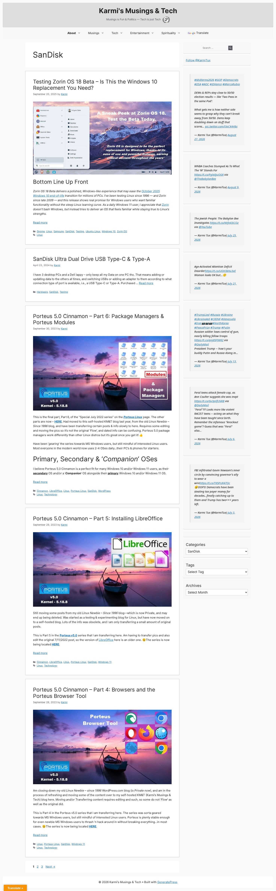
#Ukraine (227, 314)
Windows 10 (108, 231)
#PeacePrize (202, 327)
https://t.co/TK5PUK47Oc (215, 483)
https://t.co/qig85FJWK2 (208, 340)
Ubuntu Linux (93, 231)
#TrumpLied (202, 314)
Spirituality (168, 33)
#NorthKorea (220, 323)
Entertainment (139, 33)
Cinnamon (42, 491)
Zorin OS (122, 231)
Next (50, 866)
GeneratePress (167, 882)
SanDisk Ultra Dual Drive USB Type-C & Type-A (91, 259)
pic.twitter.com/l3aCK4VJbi (221, 126)
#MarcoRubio (231, 84)
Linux (49, 231)
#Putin (225, 327)
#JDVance (216, 84)
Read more (40, 222)
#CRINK (215, 319)
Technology (50, 494)
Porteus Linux (78, 491)
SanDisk (69, 231)
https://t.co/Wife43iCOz (224, 223)
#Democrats (230, 80)
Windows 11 (105, 662)
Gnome (41, 231)
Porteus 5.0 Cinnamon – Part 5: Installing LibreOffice (98, 518)
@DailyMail (201, 344)
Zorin (165, 204)
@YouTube (205, 227)
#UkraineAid (202, 319)
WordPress (104, 491)
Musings (93, 33)
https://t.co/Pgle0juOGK (209, 174)
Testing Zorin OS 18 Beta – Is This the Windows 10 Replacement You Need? (95, 84)
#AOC (205, 84)
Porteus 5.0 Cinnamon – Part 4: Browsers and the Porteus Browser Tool (94, 692)
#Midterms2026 (204, 80)
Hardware (42, 292)
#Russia (215, 314)
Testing (80, 231)
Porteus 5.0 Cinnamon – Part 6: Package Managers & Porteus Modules (98, 319)
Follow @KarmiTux (198, 60)
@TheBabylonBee (205, 179)
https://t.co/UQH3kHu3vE (220, 271)
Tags (190, 565)
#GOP (218, 80)
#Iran (198, 323)
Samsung (59, 231)
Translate (198, 33)
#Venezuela (228, 319)
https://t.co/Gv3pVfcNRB (209, 401)
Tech (115, 33)
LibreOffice (55, 491)
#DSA (197, 84)
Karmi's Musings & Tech (138, 11)
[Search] (230, 48)
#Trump (215, 327)
